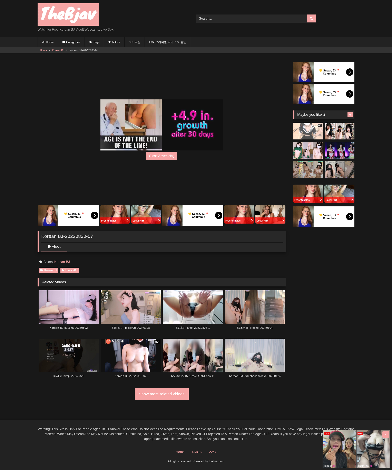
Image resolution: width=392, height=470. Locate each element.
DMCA (197, 452)
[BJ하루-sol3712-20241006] (339, 150)
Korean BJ (58, 50)
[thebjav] (68, 15)
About (55, 246)
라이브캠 (134, 42)
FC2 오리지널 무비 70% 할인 (167, 42)
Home (50, 42)
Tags (96, 42)
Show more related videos (162, 394)
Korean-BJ (62, 262)
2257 (212, 452)
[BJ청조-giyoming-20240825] (339, 169)
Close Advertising (162, 156)
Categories (73, 42)
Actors (116, 42)
